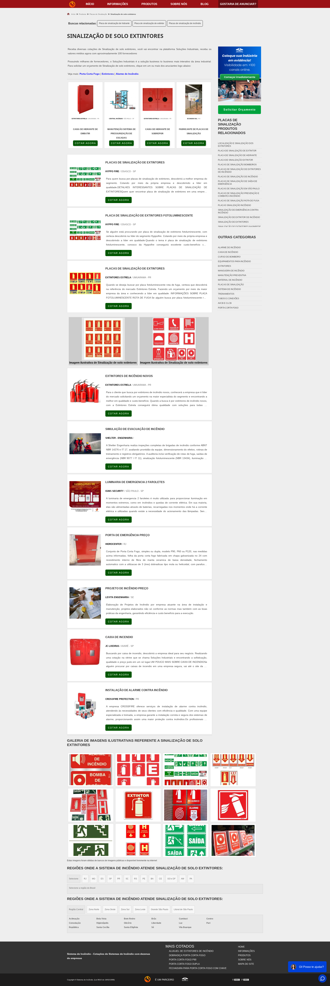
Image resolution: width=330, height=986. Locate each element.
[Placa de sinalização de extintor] (233, 840)
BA (152, 879)
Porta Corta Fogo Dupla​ (184, 964)
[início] (72, 4)
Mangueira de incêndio (231, 271)
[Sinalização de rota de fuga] (185, 769)
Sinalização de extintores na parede (239, 226)
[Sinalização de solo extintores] (103, 339)
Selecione (73, 879)
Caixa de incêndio (228, 252)
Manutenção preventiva (232, 275)
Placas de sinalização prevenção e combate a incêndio (238, 194)
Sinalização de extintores (233, 222)
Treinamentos (226, 294)
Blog (204, 4)
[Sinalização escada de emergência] (138, 840)
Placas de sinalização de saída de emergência (237, 182)
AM (182, 879)
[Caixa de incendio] (85, 652)
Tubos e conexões (228, 298)
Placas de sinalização (231, 284)
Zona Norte (94, 909)
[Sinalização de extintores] (138, 769)
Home (241, 946)
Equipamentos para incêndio (234, 261)
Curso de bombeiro (229, 257)
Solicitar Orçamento (239, 109)
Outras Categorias (237, 237)
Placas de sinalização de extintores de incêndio (239, 170)
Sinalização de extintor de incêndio (239, 217)
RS (135, 879)
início (90, 4)
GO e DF (171, 879)
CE (160, 879)
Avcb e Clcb (225, 303)
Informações (117, 4)
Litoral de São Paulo (183, 909)
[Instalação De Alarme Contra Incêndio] (85, 705)
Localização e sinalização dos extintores (235, 144)
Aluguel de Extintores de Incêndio (191, 951)
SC (127, 879)
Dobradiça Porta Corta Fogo (187, 955)
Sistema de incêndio (229, 289)
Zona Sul (125, 909)
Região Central (76, 909)
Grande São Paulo (159, 909)
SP (110, 879)
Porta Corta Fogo (90, 73)
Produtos (149, 4)
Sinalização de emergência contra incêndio (238, 211)
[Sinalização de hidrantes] (185, 805)
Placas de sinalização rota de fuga (238, 200)
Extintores (108, 73)
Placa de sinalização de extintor (149, 23)
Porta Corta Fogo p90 (182, 959)
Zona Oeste (110, 909)
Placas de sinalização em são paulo (239, 188)
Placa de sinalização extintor (235, 160)
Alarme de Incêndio (127, 73)
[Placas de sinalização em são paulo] (90, 769)
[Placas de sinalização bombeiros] (233, 805)
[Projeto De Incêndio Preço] (85, 603)
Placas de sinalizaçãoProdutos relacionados (231, 126)
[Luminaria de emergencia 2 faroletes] (85, 497)
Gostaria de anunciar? (238, 4)
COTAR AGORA (85, 143)
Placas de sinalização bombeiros (237, 164)
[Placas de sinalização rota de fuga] (185, 840)
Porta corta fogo (228, 308)
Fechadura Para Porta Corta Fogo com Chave (198, 968)
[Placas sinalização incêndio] (90, 805)
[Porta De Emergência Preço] (85, 550)
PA (191, 879)
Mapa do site (246, 964)
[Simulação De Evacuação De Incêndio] (85, 444)
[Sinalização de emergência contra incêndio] (138, 805)
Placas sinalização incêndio (234, 205)
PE (143, 879)
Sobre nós (178, 4)
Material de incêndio (230, 280)
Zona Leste (140, 909)
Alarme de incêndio (229, 247)
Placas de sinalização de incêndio (185, 23)
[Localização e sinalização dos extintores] (233, 769)
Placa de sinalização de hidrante (114, 23)
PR (118, 879)
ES (102, 879)
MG (93, 879)
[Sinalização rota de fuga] (90, 840)
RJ (85, 879)
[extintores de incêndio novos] (85, 390)
